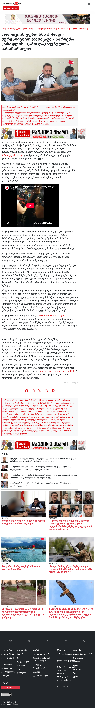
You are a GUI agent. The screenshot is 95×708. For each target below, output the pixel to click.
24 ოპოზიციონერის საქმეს (51, 315)
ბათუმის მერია (40, 668)
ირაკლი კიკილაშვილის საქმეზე (57, 371)
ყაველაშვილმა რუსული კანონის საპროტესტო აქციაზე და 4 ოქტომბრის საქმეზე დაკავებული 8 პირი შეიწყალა (70, 525)
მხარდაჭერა (10, 8)
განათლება (6, 668)
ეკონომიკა (78, 665)
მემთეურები (62, 686)
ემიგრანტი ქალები (66, 660)
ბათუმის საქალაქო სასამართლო (44, 29)
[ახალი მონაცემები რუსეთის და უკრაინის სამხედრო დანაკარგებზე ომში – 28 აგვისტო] (71, 549)
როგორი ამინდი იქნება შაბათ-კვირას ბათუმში (20, 568)
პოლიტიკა (78, 658)
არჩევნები (38, 664)
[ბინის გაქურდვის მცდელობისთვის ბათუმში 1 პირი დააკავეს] (23, 504)
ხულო (20, 658)
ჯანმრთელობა (8, 672)
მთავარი (5, 29)
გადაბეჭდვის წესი (70, 383)
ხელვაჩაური (23, 661)
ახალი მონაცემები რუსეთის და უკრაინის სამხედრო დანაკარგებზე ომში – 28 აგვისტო (71, 569)
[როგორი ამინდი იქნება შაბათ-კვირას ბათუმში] (23, 549)
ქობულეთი (22, 672)
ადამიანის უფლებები (83, 654)
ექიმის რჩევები (40, 675)
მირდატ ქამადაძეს (12, 155)
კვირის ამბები (8, 658)
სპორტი (76, 661)
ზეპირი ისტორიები (66, 654)
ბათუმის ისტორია (65, 680)
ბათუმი (20, 654)
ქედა (19, 669)
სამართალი (84, 29)
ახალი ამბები (7, 654)
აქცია (24, 29)
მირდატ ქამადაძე (69, 29)
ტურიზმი (77, 676)
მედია (75, 672)
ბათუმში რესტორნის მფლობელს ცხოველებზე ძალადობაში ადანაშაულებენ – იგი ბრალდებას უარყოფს (22, 613)
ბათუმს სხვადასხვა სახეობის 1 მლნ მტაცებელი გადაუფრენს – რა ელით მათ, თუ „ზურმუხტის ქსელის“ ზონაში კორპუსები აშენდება (71, 613)
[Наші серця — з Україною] (12, 3)
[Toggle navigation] (89, 3)
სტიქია (36, 672)
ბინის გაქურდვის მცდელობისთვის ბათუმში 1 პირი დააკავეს (23, 522)
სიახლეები (15, 29)
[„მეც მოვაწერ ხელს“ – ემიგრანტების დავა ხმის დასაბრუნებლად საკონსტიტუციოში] (4, 484)
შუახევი (21, 665)
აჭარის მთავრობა (41, 654)
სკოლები (77, 669)
